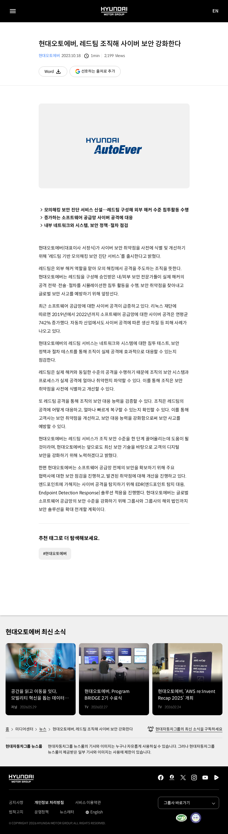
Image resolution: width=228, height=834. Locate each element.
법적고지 (16, 812)
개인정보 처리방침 (49, 802)
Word (55, 73)
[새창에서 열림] (181, 817)
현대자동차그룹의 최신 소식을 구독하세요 (188, 729)
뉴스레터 (67, 812)
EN (215, 11)
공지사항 (16, 802)
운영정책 (41, 812)
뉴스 (42, 729)
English (94, 813)
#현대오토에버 (55, 553)
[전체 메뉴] (13, 11)
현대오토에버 (49, 55)
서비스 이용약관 (88, 802)
